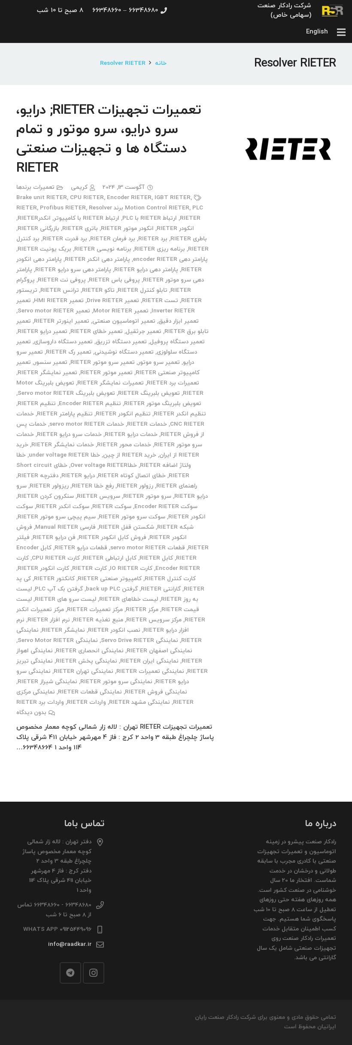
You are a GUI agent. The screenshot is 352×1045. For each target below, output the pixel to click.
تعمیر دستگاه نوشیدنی (124, 352)
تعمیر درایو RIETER (42, 331)
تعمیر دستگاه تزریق (121, 342)
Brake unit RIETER (41, 198)
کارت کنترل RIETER (170, 579)
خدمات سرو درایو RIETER (69, 434)
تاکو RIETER (98, 290)
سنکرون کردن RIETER (46, 496)
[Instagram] (93, 973)
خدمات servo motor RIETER (86, 424)
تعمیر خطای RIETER (96, 331)
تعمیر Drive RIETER (113, 301)
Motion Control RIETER (157, 208)
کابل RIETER (156, 558)
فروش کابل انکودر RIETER (112, 537)
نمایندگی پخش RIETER (86, 661)
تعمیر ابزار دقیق (178, 321)
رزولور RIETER (135, 486)
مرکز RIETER (142, 610)
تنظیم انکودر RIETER (123, 414)
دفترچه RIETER (38, 476)
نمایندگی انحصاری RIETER (90, 651)
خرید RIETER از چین (129, 455)
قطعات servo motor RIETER (147, 548)
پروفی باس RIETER (114, 280)
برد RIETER (152, 239)
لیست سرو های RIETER (65, 599)
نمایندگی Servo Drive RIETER (139, 640)
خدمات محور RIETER (124, 445)
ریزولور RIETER (49, 486)
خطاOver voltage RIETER (103, 465)
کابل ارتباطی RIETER (110, 558)
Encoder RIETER (129, 198)
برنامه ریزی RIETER (159, 249)
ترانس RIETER (59, 290)
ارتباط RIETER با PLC (149, 218)
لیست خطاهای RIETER (128, 599)
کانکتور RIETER (54, 579)
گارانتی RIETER (161, 589)
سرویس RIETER (98, 496)
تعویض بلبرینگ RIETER (149, 393)
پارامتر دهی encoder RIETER (170, 259)
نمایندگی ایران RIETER (149, 661)
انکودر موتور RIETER (127, 228)
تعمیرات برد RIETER (173, 383)
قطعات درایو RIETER (81, 548)
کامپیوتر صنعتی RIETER (110, 579)
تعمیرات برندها (35, 187)
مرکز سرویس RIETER (154, 620)
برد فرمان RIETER (112, 239)
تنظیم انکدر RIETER (180, 414)
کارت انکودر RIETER (43, 568)
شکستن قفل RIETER (126, 527)
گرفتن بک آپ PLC (59, 589)
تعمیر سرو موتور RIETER (102, 362)
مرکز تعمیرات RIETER (95, 610)
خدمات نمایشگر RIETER (62, 445)
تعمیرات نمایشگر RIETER (110, 383)
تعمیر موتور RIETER (106, 373)
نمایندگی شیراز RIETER (47, 682)
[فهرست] (341, 32)
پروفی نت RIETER (62, 280)
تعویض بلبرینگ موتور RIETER (162, 404)
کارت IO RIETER (131, 568)
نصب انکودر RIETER (114, 630)
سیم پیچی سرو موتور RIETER (57, 517)
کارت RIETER (89, 568)
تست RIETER (160, 301)
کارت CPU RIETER (56, 558)
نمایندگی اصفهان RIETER (159, 651)
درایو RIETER (78, 476)
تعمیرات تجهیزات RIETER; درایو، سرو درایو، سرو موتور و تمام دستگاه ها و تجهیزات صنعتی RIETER (108, 139)
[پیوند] (333, 10)
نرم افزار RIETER (48, 620)
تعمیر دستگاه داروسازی (63, 342)
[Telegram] (70, 973)
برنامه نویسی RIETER (102, 249)
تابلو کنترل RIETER (142, 290)
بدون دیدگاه (31, 713)
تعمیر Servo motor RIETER (54, 311)
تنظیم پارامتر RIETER (65, 414)
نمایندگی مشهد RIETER (139, 702)
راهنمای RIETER (176, 486)
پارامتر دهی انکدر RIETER (97, 259)
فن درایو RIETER (54, 537)
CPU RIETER (87, 198)
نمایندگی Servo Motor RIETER (58, 640)
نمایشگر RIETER (63, 630)
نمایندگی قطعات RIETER (90, 692)
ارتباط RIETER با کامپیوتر (86, 218)
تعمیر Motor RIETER (121, 311)
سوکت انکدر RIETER (62, 507)
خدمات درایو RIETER (131, 434)
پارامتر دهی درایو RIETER (146, 270)
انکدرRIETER (34, 218)
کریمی (79, 187)
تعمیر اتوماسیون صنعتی (123, 321)
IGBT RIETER (173, 198)
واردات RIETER (86, 702)
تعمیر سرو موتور (159, 362)
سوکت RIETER (111, 507)
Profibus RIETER (63, 208)
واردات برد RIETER (40, 702)
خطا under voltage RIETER (64, 455)
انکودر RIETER (175, 228)
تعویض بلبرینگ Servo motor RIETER (66, 393)
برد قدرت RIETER (64, 239)
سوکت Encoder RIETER (165, 507)
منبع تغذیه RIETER (98, 620)
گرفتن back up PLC (112, 589)
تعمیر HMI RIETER (59, 301)
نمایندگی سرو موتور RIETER (116, 682)
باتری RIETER (80, 228)
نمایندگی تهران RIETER (83, 671)
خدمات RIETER (147, 424)
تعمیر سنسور (50, 362)
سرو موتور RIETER (147, 496)
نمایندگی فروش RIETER (156, 692)
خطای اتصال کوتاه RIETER (132, 476)
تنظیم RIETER (37, 404)
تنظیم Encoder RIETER (90, 404)
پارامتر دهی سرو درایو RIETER (73, 270)
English (317, 31)
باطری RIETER (188, 239)
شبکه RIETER (175, 527)
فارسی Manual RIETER (65, 527)
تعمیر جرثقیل (143, 331)
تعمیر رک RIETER (68, 352)
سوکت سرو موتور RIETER (132, 517)
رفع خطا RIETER (93, 486)
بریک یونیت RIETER (44, 249)
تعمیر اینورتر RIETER (61, 321)
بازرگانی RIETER (38, 228)
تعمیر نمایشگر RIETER (47, 373)
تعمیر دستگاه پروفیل (177, 342)
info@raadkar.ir (69, 944)
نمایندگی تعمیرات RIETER (150, 671)
